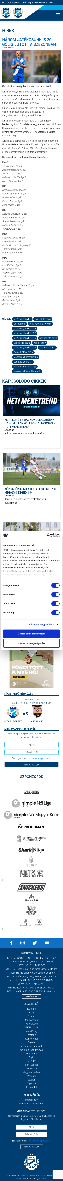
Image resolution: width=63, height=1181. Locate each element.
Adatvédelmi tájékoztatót (39, 758)
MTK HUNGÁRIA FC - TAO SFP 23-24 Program (31, 987)
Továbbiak (31, 996)
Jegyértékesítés (31, 1072)
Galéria (31, 1042)
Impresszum (31, 1099)
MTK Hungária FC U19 (24, 328)
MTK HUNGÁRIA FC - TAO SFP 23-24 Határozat (31, 991)
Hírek (31, 1012)
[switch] (55, 594)
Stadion (31, 1079)
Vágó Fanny (39, 342)
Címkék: (6, 319)
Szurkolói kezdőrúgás (31, 1050)
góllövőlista (19, 323)
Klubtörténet (31, 1038)
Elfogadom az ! (32, 758)
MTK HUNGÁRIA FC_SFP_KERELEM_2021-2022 (31, 958)
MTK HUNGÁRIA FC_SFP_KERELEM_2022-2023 (31, 976)
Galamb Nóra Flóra (23, 352)
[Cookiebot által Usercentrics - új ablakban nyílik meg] (47, 535)
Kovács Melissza (48, 338)
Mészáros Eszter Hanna (25, 357)
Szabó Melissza (21, 342)
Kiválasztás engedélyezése (31, 643)
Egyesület (31, 1083)
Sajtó (31, 1057)
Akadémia (31, 1068)
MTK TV (32, 1061)
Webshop (31, 1076)
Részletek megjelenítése (41, 624)
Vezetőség (31, 1031)
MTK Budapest (31, 1027)
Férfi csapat (31, 1064)
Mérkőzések (31, 1020)
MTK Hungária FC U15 (24, 338)
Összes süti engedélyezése (31, 633)
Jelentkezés (31, 1023)
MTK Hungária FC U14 (40, 323)
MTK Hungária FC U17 (24, 333)
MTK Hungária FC (22, 319)
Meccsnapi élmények (31, 1046)
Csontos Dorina (47, 347)
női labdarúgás (43, 319)
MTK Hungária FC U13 (24, 347)
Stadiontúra (32, 1053)
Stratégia (31, 1035)
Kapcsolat (31, 1087)
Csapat (31, 1016)
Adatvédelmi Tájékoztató (31, 1103)
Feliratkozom (31, 765)
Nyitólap (31, 1008)
